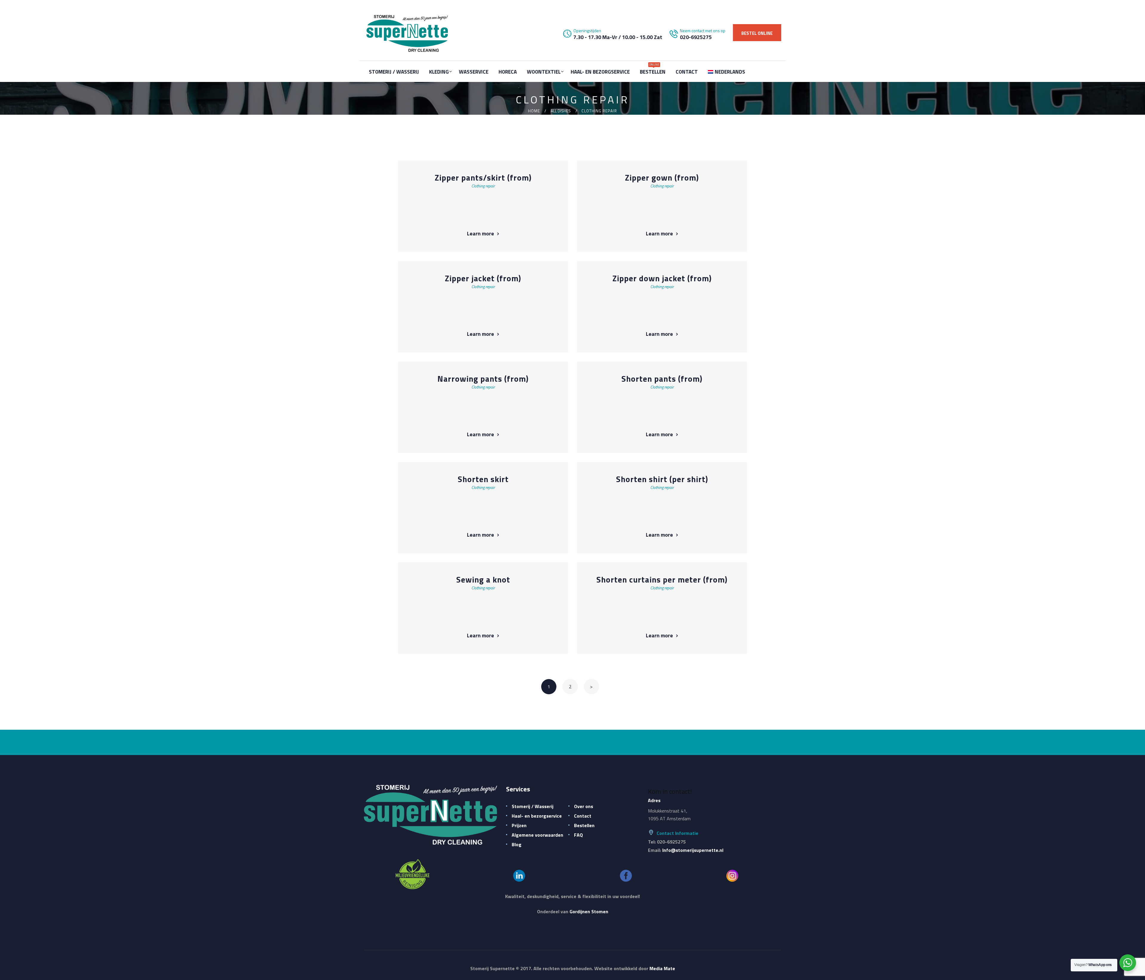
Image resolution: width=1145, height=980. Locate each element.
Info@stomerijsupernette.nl (692, 850)
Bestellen (584, 825)
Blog (517, 844)
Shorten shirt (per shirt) (662, 479)
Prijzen (519, 825)
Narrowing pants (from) (483, 379)
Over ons (583, 806)
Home (534, 111)
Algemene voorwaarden (537, 834)
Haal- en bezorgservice (537, 815)
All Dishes (561, 111)
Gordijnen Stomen (589, 911)
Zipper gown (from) (662, 178)
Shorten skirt (483, 479)
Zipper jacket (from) (483, 278)
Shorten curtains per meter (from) (662, 580)
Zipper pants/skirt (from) (483, 178)
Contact (582, 815)
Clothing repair (483, 186)
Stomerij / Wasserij (532, 806)
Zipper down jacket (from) (662, 278)
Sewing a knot (483, 580)
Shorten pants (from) (662, 379)
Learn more (480, 233)
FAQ (578, 834)
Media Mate (662, 968)
